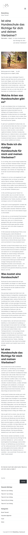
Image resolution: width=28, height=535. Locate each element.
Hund (12, 71)
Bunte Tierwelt (5, 512)
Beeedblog (5, 13)
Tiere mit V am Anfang (7, 503)
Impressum (22, 532)
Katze (2, 522)
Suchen (3, 478)
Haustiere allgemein (6, 515)
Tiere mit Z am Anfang (7, 490)
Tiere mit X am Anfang (7, 497)
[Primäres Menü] (25, 9)
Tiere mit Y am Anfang (7, 494)
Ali (18, 71)
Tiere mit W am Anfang (7, 500)
